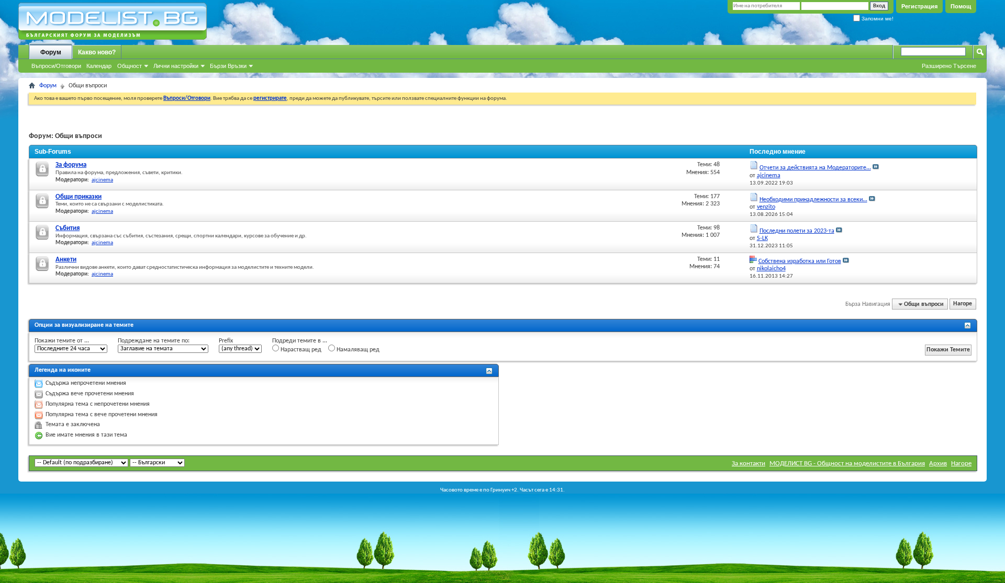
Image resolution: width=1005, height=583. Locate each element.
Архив (938, 463)
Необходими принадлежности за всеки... (813, 200)
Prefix (226, 341)
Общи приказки (78, 196)
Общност (129, 66)
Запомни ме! (877, 18)
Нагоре (962, 304)
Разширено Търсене (949, 66)
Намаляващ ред (357, 350)
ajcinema (102, 180)
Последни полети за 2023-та (797, 231)
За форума (70, 165)
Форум (50, 52)
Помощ (961, 6)
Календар (98, 66)
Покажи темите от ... (62, 341)
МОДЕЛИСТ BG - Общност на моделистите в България (847, 463)
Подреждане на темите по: (153, 341)
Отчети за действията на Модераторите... (815, 168)
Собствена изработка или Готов (799, 261)
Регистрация (919, 6)
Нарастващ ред (300, 350)
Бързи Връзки (228, 66)
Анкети (65, 259)
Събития (67, 228)
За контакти (748, 463)
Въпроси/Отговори (56, 66)
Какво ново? (97, 52)
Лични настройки (175, 66)
